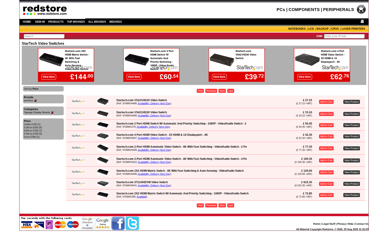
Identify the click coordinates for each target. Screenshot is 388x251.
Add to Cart (326, 101)
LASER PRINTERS (353, 28)
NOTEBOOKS (297, 28)
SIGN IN (40, 21)
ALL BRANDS (97, 21)
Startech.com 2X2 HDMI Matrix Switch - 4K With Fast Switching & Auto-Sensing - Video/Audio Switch (180, 170)
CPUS (335, 28)
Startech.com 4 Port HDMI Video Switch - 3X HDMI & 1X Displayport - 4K (162, 134)
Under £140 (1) (32, 124)
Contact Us (361, 223)
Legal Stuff (328, 223)
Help (350, 223)
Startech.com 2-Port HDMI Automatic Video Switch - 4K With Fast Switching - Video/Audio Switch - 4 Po (181, 158)
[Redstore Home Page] (52, 17)
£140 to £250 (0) (33, 127)
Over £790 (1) (32, 136)
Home (316, 223)
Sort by (31, 88)
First (200, 90)
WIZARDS (115, 21)
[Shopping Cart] (361, 13)
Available (141, 196)
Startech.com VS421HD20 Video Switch (141, 112)
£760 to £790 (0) (33, 133)
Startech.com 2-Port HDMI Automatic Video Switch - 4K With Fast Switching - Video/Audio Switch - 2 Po (181, 146)
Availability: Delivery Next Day (154, 103)
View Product (351, 101)
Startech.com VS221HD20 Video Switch (141, 100)
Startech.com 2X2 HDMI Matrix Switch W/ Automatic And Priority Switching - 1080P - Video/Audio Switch (182, 193)
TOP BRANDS (76, 21)
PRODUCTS (56, 21)
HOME (27, 21)
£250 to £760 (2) (33, 130)
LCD (311, 28)
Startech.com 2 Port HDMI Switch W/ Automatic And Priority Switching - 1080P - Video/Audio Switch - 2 (181, 123)
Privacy (341, 223)
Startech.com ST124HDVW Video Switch (142, 182)
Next (222, 90)
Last (230, 90)
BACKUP (322, 28)
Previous (211, 90)
